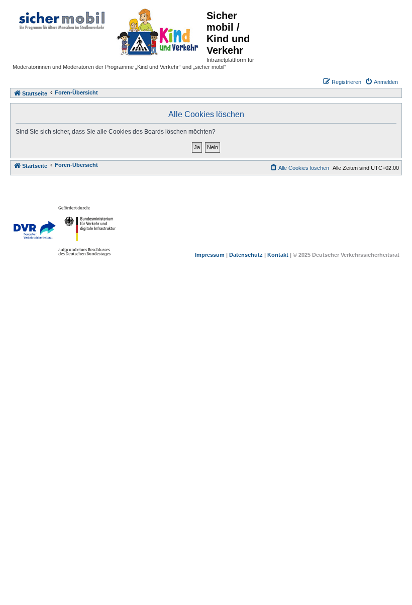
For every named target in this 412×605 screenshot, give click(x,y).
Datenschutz (246, 255)
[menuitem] (381, 82)
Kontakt (277, 255)
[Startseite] (110, 31)
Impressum (210, 255)
